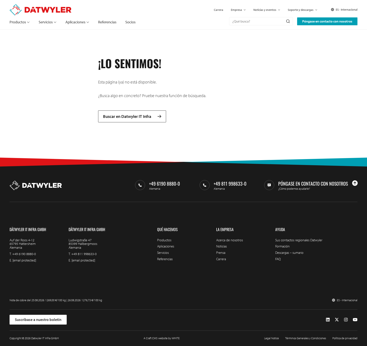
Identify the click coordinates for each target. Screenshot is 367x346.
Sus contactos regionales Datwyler (298, 240)
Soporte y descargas (300, 9)
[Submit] (288, 21)
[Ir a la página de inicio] (40, 6)
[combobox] (261, 21)
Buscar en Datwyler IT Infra (127, 116)
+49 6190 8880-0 (24, 254)
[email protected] (24, 260)
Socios (130, 22)
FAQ (278, 259)
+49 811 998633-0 (84, 254)
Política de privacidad (344, 338)
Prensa (220, 252)
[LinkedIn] (328, 319)
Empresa (236, 9)
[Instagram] (346, 319)
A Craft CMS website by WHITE (162, 338)
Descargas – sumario (289, 252)
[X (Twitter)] (337, 319)
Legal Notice (271, 338)
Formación (282, 246)
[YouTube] (355, 319)
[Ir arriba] (354, 183)
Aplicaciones (75, 22)
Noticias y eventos (264, 9)
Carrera (218, 9)
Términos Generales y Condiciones (305, 338)
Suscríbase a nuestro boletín (38, 319)
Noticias (221, 246)
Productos (18, 22)
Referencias (107, 22)
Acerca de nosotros (229, 240)
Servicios (46, 22)
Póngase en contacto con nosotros (327, 21)
